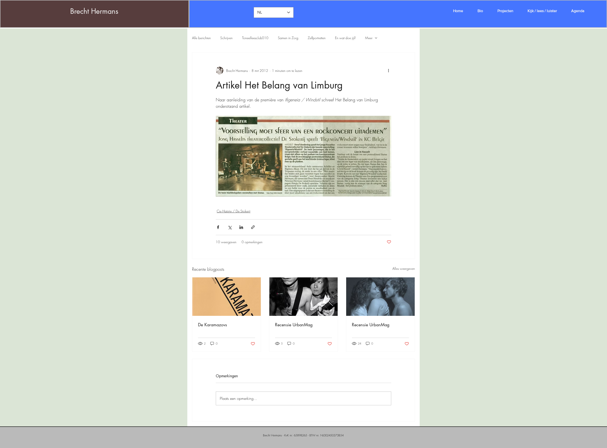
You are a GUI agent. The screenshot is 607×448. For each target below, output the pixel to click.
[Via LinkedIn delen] (241, 227)
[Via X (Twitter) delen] (229, 227)
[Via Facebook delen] (218, 227)
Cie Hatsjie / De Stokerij (233, 211)
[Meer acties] (388, 70)
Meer (368, 38)
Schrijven (226, 38)
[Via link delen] (253, 227)
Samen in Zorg (288, 38)
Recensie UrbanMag (294, 324)
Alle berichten (201, 38)
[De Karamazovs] (226, 296)
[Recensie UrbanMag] (303, 296)
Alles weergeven (403, 268)
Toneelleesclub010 (255, 38)
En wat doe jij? (345, 38)
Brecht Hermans (94, 11)
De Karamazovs (212, 324)
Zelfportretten (317, 38)
